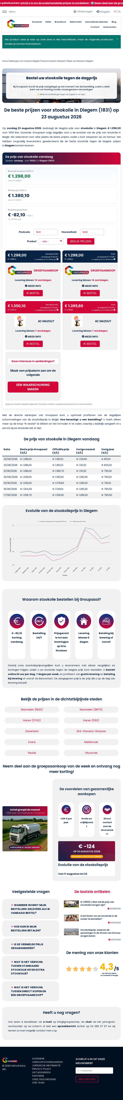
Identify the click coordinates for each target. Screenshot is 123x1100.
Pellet (48, 21)
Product (31, 241)
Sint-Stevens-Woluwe (91, 731)
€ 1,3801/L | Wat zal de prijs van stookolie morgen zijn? (97, 903)
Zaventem (32, 731)
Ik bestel (33, 293)
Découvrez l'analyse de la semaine (86, 856)
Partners (38, 1076)
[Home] (18, 24)
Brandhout (60, 21)
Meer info (34, 285)
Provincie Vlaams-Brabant (53, 61)
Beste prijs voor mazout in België (24, 61)
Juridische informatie (46, 1065)
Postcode (24, 231)
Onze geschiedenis (44, 1079)
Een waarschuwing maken (33, 387)
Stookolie (37, 21)
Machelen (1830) (32, 709)
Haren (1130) (91, 720)
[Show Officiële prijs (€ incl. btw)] (78, 521)
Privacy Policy (41, 1069)
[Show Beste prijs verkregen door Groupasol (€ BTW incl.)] (52, 521)
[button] (117, 39)
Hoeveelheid (69, 231)
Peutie (32, 753)
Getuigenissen (41, 1072)
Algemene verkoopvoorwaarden (47, 1060)
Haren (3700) (32, 720)
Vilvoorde (91, 753)
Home (5, 61)
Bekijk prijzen (80, 241)
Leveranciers (109, 27)
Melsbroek (91, 742)
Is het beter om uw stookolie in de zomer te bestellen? (98, 917)
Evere (32, 742)
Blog (114, 21)
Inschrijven (87, 1079)
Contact (95, 27)
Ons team (38, 1082)
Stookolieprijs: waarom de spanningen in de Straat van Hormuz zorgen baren (100, 932)
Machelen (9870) (91, 709)
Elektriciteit (76, 21)
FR (115, 11)
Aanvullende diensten (96, 21)
